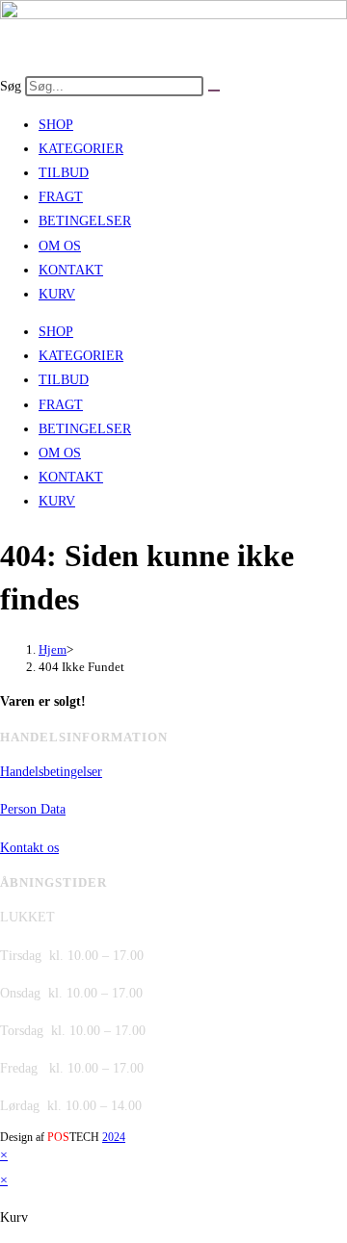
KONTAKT (71, 270)
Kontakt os (29, 848)
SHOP (56, 124)
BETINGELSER (85, 221)
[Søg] (214, 90)
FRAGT (61, 197)
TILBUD (64, 173)
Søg (10, 86)
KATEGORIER (81, 149)
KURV (57, 294)
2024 (113, 1137)
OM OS (60, 246)
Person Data (33, 809)
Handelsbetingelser (51, 771)
